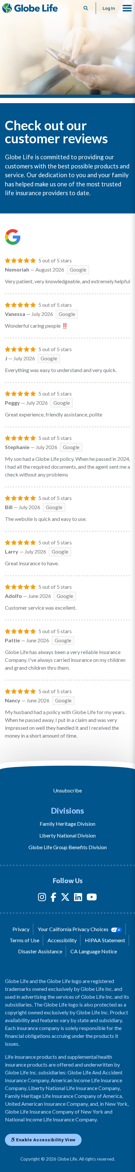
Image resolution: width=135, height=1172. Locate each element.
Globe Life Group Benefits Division (68, 847)
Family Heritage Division (67, 823)
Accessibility (62, 940)
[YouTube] (92, 898)
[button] (127, 8)
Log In (109, 8)
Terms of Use (24, 940)
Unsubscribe (67, 790)
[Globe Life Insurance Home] (30, 8)
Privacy (20, 929)
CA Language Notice (93, 951)
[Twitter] (65, 898)
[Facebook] (53, 898)
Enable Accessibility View (45, 1139)
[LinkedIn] (78, 898)
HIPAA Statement (105, 940)
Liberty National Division (67, 835)
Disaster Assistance (40, 951)
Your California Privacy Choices (73, 929)
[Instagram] (42, 898)
